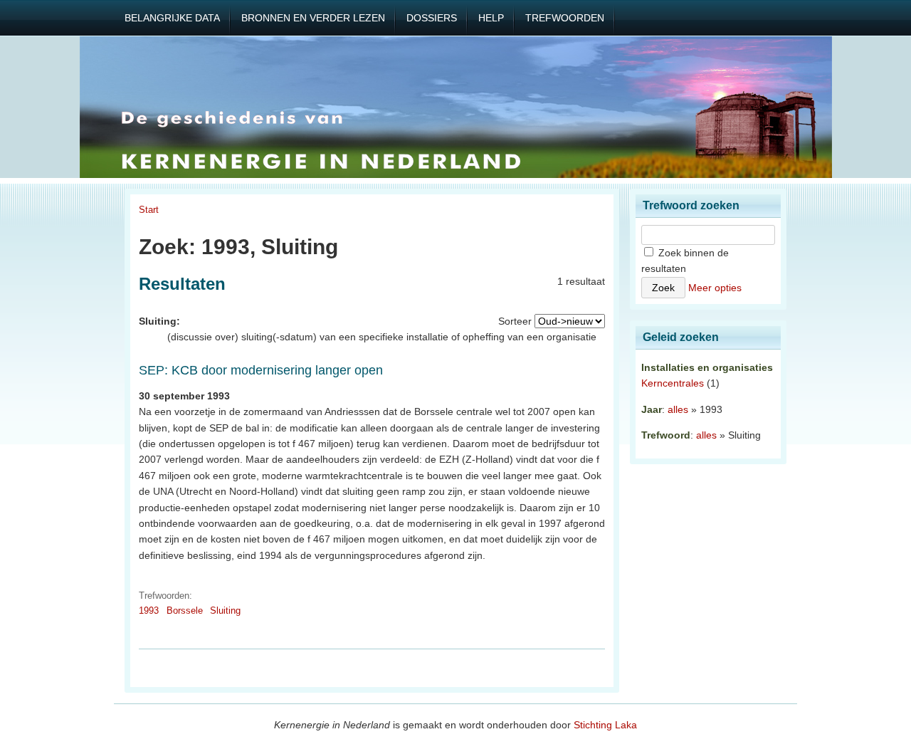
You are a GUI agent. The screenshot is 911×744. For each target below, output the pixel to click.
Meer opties (715, 287)
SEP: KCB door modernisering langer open (261, 370)
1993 (149, 610)
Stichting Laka (605, 724)
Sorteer (515, 321)
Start (149, 209)
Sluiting (225, 610)
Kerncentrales (672, 383)
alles (678, 409)
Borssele (185, 610)
